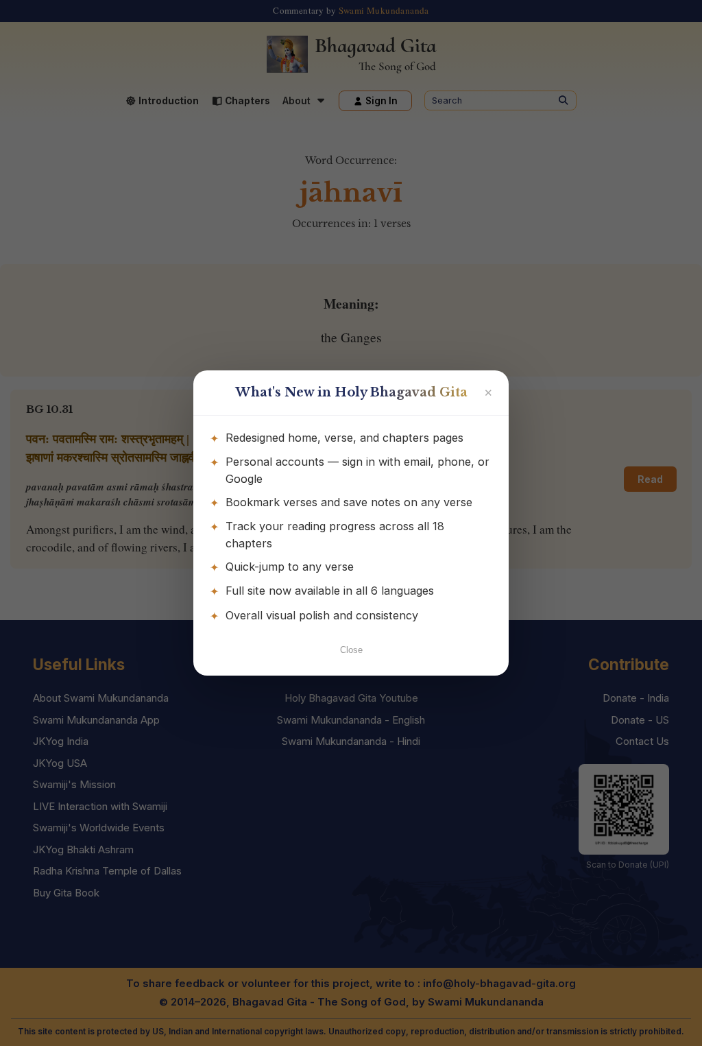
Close (351, 650)
